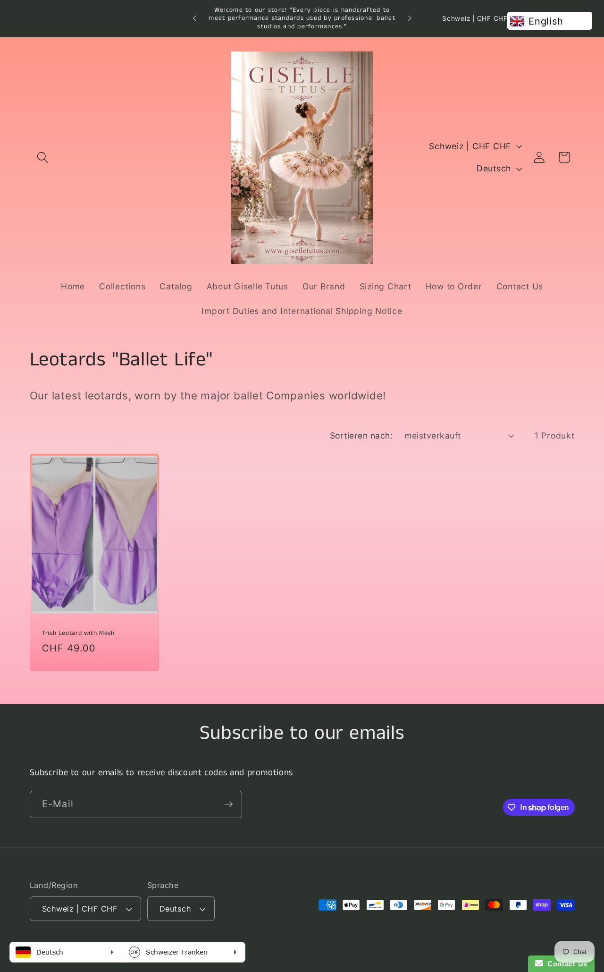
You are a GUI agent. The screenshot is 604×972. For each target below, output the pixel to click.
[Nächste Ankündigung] (409, 18)
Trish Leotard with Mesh (78, 633)
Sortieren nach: (361, 435)
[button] (43, 157)
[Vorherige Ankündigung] (194, 18)
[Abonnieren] (229, 804)
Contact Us (565, 964)
